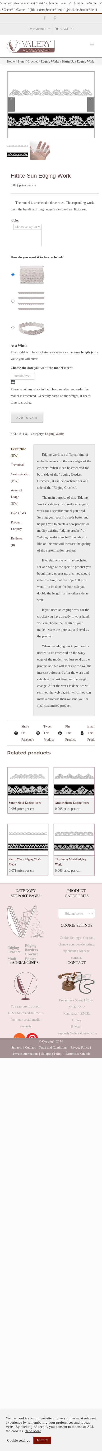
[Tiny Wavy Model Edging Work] (74, 840)
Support (16, 1047)
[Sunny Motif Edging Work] (27, 783)
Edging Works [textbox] (77, 913)
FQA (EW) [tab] (18, 513)
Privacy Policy (80, 1047)
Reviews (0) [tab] (16, 542)
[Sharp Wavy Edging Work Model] (27, 840)
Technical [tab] (17, 465)
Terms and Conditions (53, 1047)
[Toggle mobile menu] (92, 44)
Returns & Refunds (78, 1053)
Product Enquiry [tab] (16, 526)
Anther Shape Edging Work (72, 803)
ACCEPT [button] (42, 1440)
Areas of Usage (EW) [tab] (16, 497)
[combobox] (76, 913)
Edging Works (54, 434)
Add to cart (27, 417)
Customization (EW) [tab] (20, 478)
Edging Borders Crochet (31, 950)
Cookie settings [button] (18, 1440)
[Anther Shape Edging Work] (74, 783)
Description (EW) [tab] (18, 452)
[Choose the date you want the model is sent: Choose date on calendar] (13, 382)
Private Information (25, 1053)
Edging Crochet (13, 950)
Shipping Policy (51, 1053)
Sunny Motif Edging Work (25, 803)
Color (15, 220)
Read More (33, 1431)
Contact (30, 1047)
